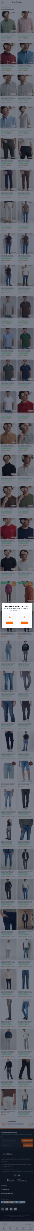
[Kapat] (30, 605)
